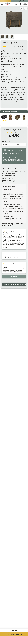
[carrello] (24, 4)
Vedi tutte (14, 276)
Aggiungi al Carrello (15, 634)
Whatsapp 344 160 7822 (21, 1)
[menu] (2, 4)
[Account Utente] (16, 4)
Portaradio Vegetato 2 (24, 123)
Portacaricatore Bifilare (4, 123)
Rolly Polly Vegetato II (17, 123)
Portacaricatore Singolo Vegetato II (11, 123)
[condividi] (25, 8)
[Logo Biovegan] (7, 4)
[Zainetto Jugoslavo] (14, 20)
